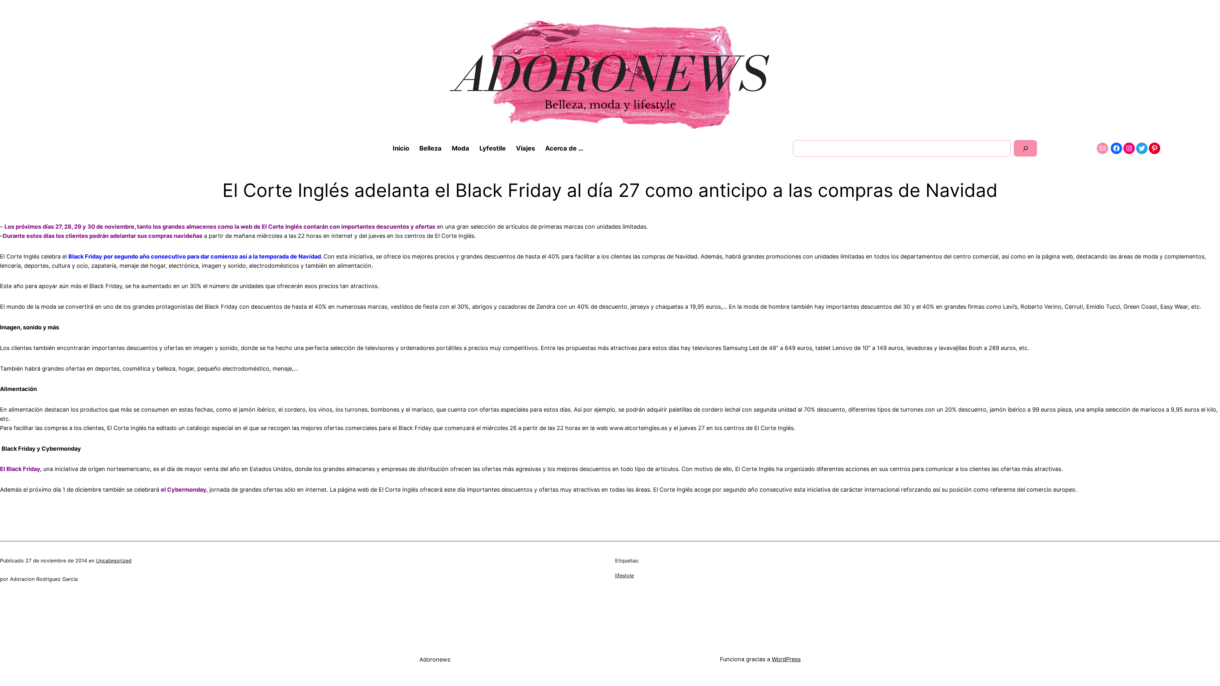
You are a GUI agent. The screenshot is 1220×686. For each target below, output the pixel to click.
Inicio (401, 148)
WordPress (786, 659)
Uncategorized (114, 560)
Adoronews (434, 659)
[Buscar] (1025, 148)
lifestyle (624, 575)
